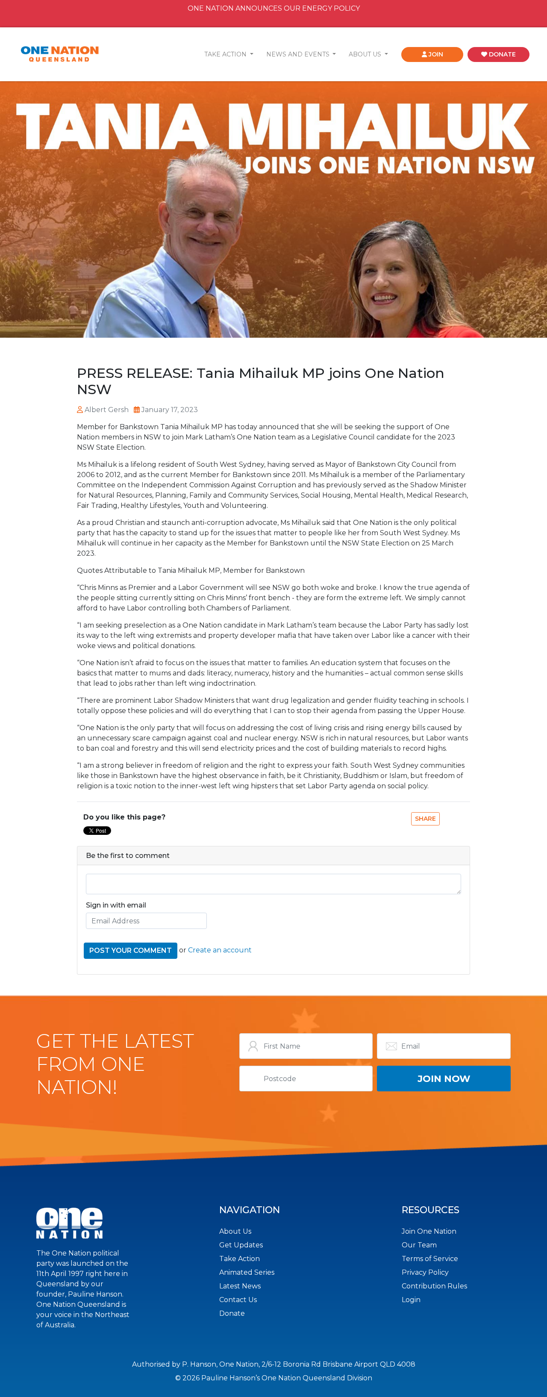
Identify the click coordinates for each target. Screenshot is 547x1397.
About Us (235, 1231)
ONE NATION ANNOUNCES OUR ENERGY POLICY (274, 8)
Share (425, 818)
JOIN (435, 54)
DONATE (501, 54)
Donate (232, 1313)
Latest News (240, 1286)
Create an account (220, 950)
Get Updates (241, 1245)
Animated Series (246, 1272)
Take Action (239, 1259)
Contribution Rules (434, 1286)
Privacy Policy (425, 1272)
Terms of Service (430, 1259)
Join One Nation (429, 1231)
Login (411, 1300)
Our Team (419, 1245)
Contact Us (238, 1300)
